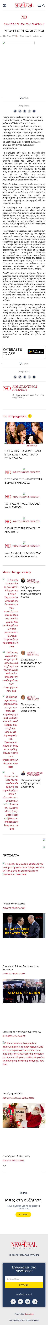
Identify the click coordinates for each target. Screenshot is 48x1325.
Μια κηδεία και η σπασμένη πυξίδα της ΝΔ (22, 1032)
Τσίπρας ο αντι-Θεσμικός (14, 904)
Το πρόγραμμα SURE (13, 1093)
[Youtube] (27, 1301)
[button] (39, 5)
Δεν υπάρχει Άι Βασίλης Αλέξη (16, 1156)
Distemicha (29, 1314)
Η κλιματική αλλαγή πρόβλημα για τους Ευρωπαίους (30, 783)
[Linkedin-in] (35, 1301)
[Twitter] (20, 1301)
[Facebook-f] (13, 1301)
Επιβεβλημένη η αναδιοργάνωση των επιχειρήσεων (31, 662)
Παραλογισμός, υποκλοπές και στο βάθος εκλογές (30, 707)
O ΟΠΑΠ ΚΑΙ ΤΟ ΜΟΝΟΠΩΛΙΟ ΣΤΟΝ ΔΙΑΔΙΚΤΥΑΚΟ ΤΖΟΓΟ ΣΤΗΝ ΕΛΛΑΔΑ (22, 455)
